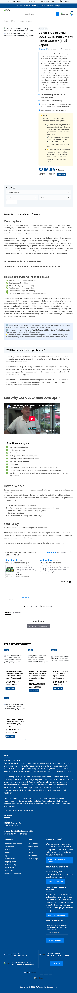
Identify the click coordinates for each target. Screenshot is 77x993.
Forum (30, 853)
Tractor (66, 2)
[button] (68, 552)
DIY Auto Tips (33, 859)
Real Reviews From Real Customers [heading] (20, 552)
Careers (7, 853)
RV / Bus (33, 2)
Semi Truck (50, 2)
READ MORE (29, 810)
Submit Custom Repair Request (56, 860)
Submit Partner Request (57, 915)
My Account (32, 856)
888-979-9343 (31, 6)
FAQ (29, 850)
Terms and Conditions (12, 874)
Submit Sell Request (55, 882)
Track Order (33, 847)
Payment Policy (10, 865)
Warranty (36, 214)
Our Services (9, 847)
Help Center (33, 844)
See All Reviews (12, 555)
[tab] (30, 606)
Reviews (7, 850)
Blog (5, 856)
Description (9, 214)
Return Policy (9, 868)
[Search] (57, 14)
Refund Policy (9, 871)
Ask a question (67, 49)
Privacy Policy (9, 859)
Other (13, 21)
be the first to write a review (39, 626)
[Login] (64, 14)
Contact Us (56, 963)
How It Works (23, 214)
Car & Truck (17, 2)
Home (6, 21)
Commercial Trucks (25, 21)
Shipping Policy (10, 862)
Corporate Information (13, 844)
